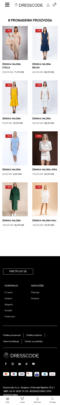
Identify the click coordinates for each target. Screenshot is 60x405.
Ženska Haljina (11, 118)
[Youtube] (33, 364)
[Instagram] (13, 364)
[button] (48, 5)
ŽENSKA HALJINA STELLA (11, 66)
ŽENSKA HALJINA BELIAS (41, 66)
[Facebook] (6, 364)
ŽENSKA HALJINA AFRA (44, 169)
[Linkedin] (19, 364)
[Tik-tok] (26, 364)
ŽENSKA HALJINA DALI (44, 220)
